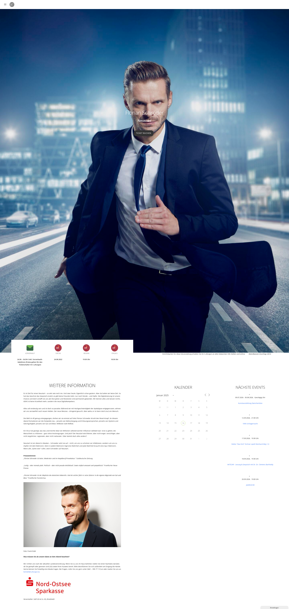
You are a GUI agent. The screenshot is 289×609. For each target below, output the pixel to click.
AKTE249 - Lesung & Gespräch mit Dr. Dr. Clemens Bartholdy (250, 464)
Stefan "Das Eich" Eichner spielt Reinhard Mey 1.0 (250, 444)
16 (183, 423)
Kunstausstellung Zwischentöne (250, 403)
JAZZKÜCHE (250, 485)
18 (199, 423)
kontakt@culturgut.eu (31, 572)
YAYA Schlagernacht (250, 424)
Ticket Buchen (143, 133)
